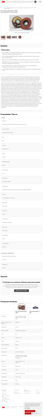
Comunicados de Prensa (17, 393)
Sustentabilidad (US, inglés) (5, 399)
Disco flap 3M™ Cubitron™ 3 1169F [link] (34, 312)
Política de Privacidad (14, 406)
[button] (35, 413)
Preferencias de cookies (22, 406)
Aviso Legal (7, 406)
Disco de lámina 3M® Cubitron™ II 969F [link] (21, 312)
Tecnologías (3, 400)
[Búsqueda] (35, 2)
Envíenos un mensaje (22, 290)
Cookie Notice (27, 408)
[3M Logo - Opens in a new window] (3, 2)
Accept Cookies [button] (28, 413)
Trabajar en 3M (4, 394)
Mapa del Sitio (38, 393)
